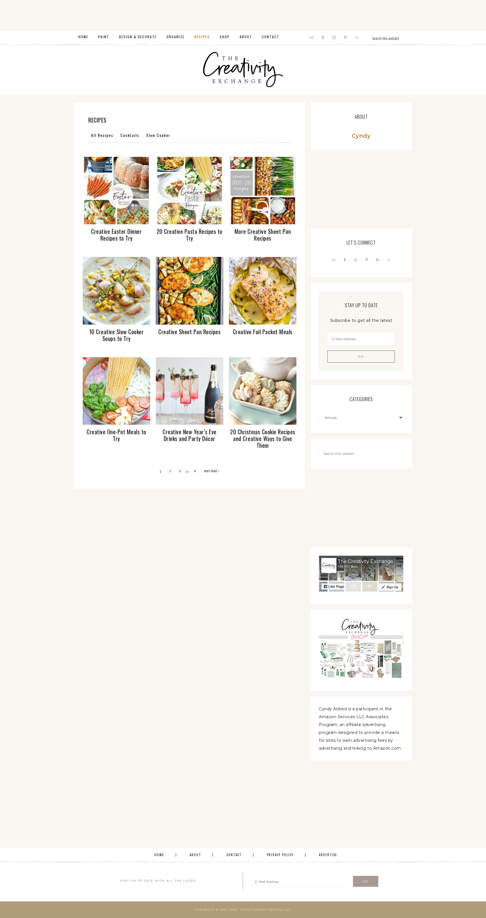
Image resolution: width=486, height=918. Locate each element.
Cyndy (361, 135)
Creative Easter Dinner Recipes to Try (116, 234)
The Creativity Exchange (243, 69)
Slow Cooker (158, 135)
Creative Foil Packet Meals (262, 331)
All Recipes (102, 135)
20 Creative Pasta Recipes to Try (189, 234)
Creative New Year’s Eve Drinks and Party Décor (190, 435)
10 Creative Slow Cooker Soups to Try (116, 335)
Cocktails (129, 135)
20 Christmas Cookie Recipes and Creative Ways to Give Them (262, 438)
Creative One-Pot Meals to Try (116, 435)
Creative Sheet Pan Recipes (189, 331)
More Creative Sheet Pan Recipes (263, 234)
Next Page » (211, 471)
